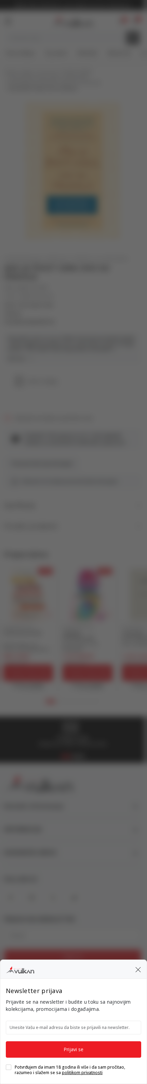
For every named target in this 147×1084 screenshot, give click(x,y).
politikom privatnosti (82, 1072)
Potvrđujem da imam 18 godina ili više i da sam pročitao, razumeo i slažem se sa (70, 1070)
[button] (138, 969)
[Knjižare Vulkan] (20, 969)
